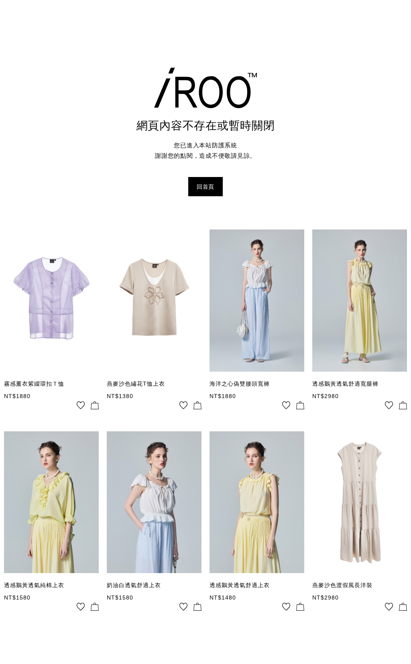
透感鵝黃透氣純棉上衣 (34, 585)
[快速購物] (95, 405)
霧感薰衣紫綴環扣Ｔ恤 (34, 383)
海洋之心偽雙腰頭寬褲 (240, 383)
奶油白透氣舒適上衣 (134, 585)
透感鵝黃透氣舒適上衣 (240, 585)
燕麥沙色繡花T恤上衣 (136, 383)
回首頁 (205, 186)
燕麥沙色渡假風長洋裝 (342, 585)
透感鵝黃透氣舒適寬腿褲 (345, 383)
